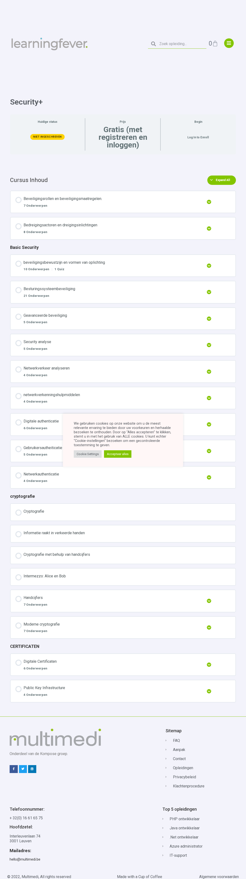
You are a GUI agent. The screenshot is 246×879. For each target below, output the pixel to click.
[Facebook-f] (14, 769)
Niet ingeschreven (47, 136)
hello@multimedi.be (25, 859)
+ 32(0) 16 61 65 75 (26, 818)
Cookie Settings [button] (88, 454)
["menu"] (229, 43)
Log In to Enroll (198, 137)
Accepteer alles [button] (118, 454)
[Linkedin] (32, 769)
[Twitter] (23, 769)
